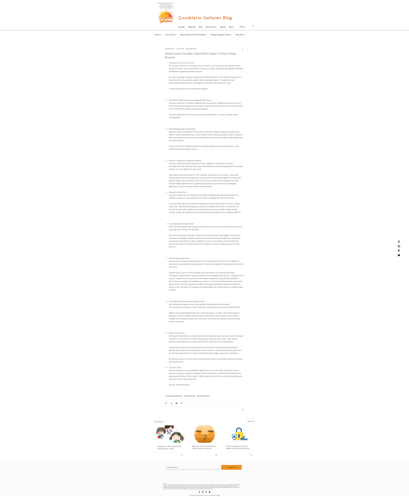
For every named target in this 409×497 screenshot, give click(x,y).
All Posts (157, 34)
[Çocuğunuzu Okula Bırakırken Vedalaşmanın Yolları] (170, 434)
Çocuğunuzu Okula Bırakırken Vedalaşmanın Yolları (169, 447)
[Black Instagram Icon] (398, 246)
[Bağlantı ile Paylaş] (182, 403)
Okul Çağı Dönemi (189, 396)
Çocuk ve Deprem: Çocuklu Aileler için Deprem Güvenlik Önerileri (237, 447)
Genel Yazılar (170, 34)
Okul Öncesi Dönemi (203, 396)
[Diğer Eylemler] (242, 48)
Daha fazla (239, 34)
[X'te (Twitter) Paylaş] (171, 403)
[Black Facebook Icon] (398, 241)
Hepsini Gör (251, 421)
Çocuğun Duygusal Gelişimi (220, 34)
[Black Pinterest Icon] (398, 250)
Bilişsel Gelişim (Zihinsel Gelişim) (193, 34)
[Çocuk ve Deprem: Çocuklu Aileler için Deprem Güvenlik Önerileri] (239, 434)
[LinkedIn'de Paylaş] (177, 403)
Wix (219, 495)
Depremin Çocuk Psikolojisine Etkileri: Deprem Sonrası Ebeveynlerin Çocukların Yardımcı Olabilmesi (204, 447)
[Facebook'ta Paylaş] (166, 403)
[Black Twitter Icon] (398, 255)
